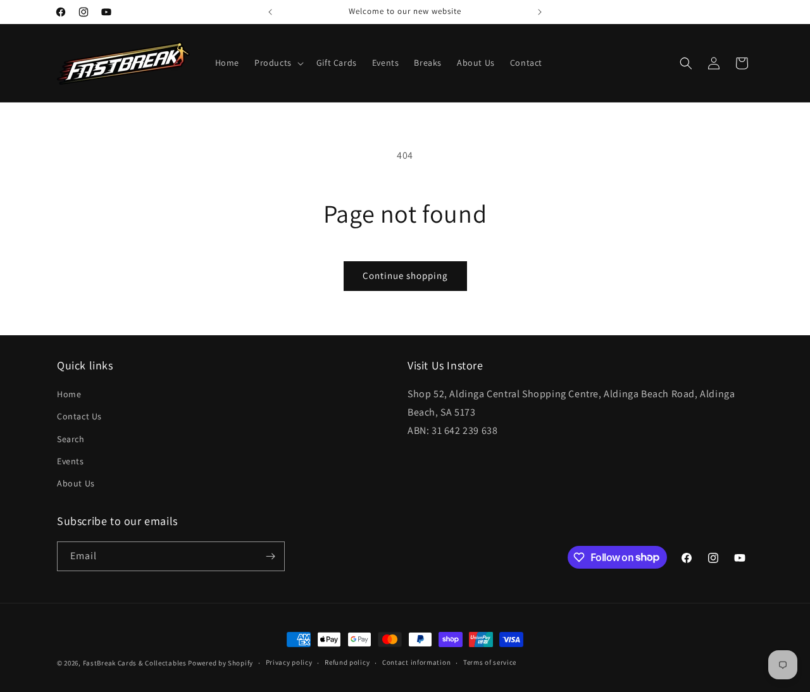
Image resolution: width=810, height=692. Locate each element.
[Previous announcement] (270, 12)
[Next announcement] (540, 12)
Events (70, 461)
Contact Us (79, 416)
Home (69, 394)
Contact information (416, 662)
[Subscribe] (270, 556)
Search (71, 439)
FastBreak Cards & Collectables (135, 662)
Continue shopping (405, 275)
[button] (278, 62)
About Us (76, 483)
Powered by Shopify (220, 662)
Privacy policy (289, 662)
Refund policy (347, 662)
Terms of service (489, 662)
